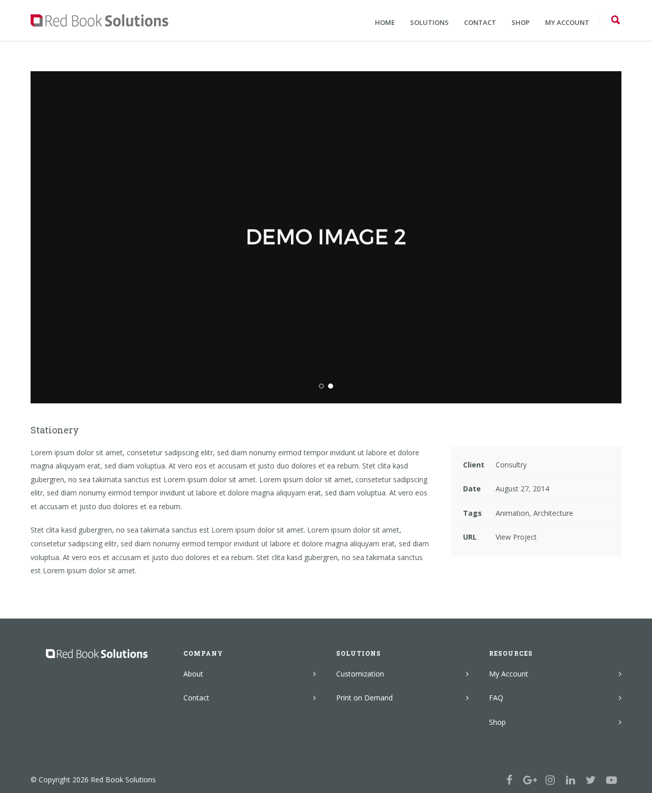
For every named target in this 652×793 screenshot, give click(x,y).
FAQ (496, 697)
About (193, 674)
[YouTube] (611, 780)
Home (385, 22)
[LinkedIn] (570, 780)
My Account (508, 674)
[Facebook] (509, 780)
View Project (516, 537)
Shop (520, 22)
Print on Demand (364, 697)
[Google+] (530, 780)
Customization (360, 674)
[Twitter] (591, 780)
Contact (480, 22)
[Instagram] (550, 780)
